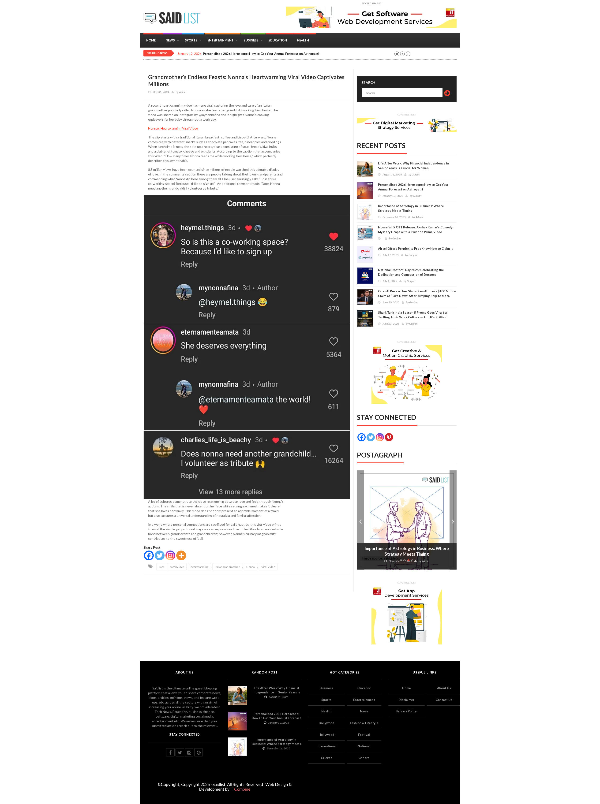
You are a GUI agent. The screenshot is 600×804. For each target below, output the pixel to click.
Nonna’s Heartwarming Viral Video (173, 128)
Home (151, 40)
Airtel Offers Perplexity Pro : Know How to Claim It (415, 248)
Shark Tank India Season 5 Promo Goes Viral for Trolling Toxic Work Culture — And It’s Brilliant (413, 315)
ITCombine (240, 789)
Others (364, 758)
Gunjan (416, 174)
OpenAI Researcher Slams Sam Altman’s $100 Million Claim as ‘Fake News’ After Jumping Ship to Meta (417, 293)
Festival (364, 735)
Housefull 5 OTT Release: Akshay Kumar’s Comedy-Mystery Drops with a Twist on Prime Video (416, 229)
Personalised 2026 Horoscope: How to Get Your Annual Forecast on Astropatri (261, 54)
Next (453, 520)
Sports (191, 40)
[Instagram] (170, 555)
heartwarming (199, 567)
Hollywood (326, 735)
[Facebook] (149, 555)
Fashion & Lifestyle (364, 723)
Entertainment (220, 40)
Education (278, 40)
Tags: (162, 567)
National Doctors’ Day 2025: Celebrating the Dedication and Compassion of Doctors (411, 272)
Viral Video (268, 567)
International (326, 746)
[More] (181, 555)
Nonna (250, 567)
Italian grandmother (227, 567)
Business (251, 40)
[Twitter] (160, 555)
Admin (182, 92)
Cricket (326, 758)
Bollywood (326, 723)
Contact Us (444, 700)
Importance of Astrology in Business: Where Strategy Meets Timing (411, 208)
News (170, 40)
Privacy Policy (406, 711)
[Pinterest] (389, 437)
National (364, 746)
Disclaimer (406, 700)
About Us (444, 688)
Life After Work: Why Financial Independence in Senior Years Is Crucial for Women (413, 165)
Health (303, 40)
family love (177, 567)
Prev (360, 520)
